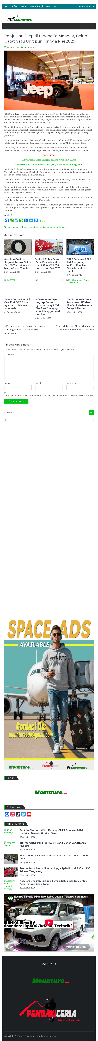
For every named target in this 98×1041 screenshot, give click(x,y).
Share (42, 221)
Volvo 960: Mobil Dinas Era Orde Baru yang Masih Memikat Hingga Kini (49, 164)
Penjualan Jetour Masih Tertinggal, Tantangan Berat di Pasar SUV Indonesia (25, 329)
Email (38, 383)
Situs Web (71, 383)
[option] (39, 6)
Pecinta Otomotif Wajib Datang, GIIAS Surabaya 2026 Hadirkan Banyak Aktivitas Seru (51, 832)
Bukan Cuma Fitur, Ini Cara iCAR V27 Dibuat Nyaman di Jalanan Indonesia (17, 304)
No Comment (30, 47)
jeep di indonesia (21, 227)
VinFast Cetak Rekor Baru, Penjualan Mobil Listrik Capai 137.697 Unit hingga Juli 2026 (48, 263)
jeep (9, 227)
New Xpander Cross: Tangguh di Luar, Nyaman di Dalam (49, 160)
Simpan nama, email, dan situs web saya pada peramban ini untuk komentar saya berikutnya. (48, 395)
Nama (7, 383)
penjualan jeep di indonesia (52, 227)
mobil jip (34, 227)
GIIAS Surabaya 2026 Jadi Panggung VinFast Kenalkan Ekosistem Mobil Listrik (78, 265)
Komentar (10, 354)
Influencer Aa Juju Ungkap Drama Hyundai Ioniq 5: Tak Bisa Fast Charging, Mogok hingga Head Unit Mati (47, 307)
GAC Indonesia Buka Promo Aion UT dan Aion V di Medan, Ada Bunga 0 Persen (79, 304)
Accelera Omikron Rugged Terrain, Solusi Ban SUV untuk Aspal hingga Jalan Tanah (17, 263)
